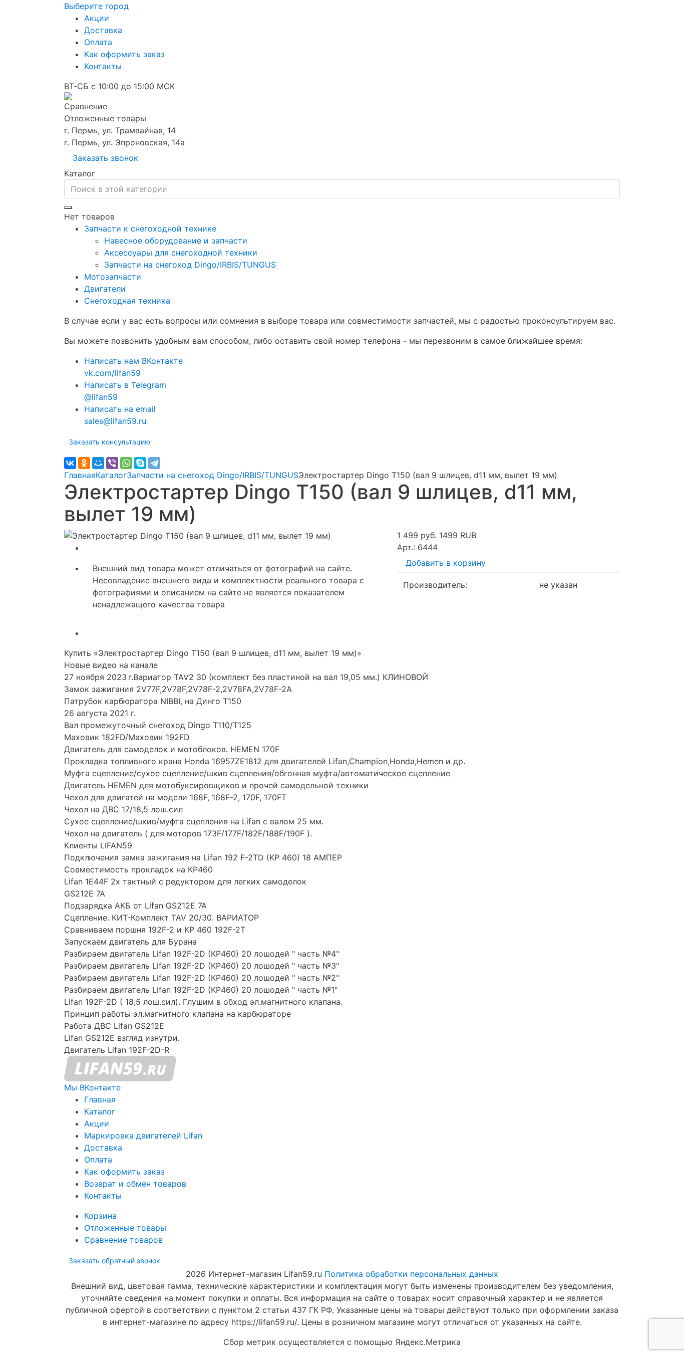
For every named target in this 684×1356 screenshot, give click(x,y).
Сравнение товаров (123, 1240)
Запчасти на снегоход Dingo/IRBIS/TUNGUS (190, 265)
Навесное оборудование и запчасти (175, 241)
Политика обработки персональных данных (411, 1274)
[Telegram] (154, 463)
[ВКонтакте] (70, 463)
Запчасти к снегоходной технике (150, 228)
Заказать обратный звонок (114, 1260)
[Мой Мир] (98, 463)
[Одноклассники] (84, 463)
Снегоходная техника (127, 301)
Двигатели (105, 289)
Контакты (103, 66)
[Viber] (112, 463)
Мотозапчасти (112, 277)
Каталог (111, 475)
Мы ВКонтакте (92, 1087)
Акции (96, 18)
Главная (80, 475)
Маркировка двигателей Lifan (143, 1136)
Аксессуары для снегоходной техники (180, 253)
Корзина (100, 1216)
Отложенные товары (125, 1228)
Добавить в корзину (446, 563)
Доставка (103, 30)
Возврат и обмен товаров (135, 1184)
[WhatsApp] (126, 463)
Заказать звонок (105, 158)
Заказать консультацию (109, 441)
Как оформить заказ (124, 54)
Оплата (98, 42)
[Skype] (140, 463)
